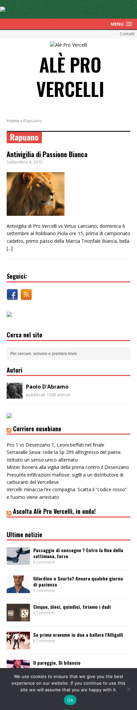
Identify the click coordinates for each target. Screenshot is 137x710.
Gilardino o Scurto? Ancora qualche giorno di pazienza (78, 581)
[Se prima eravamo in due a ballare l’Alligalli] (18, 645)
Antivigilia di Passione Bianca (47, 154)
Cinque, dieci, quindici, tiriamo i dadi (72, 606)
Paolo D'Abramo (47, 386)
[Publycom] (2, 8)
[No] (128, 689)
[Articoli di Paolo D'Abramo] (15, 395)
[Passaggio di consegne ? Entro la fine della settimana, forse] (18, 561)
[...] (10, 248)
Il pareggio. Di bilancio (56, 662)
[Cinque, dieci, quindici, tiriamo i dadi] (18, 617)
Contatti (127, 34)
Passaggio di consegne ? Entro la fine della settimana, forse (78, 552)
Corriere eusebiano (37, 428)
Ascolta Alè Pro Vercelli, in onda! (54, 511)
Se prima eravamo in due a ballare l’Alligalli (78, 634)
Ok (70, 700)
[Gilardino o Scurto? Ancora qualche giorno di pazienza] (18, 589)
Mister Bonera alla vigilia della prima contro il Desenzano (68, 467)
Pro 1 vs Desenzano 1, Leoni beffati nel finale (55, 445)
